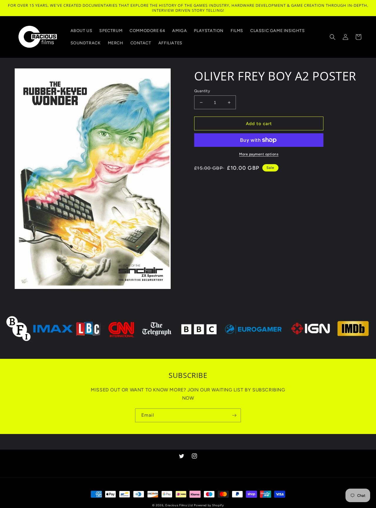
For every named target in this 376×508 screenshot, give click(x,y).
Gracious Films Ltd (179, 505)
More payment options (258, 154)
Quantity (202, 91)
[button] (332, 37)
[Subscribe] (234, 415)
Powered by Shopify (209, 505)
